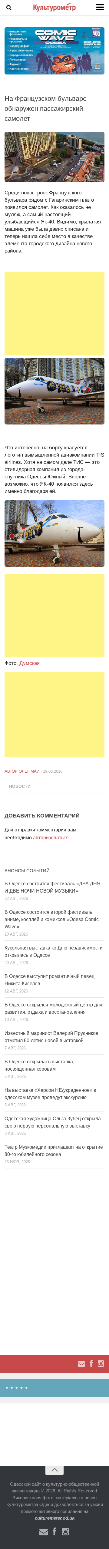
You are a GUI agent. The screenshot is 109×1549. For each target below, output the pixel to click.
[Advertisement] (54, 313)
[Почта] (81, 1363)
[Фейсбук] (91, 1363)
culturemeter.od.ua (54, 1518)
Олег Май (29, 771)
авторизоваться (51, 837)
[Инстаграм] (100, 1363)
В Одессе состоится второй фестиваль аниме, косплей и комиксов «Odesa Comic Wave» (52, 919)
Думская (29, 663)
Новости (20, 786)
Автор (12, 771)
